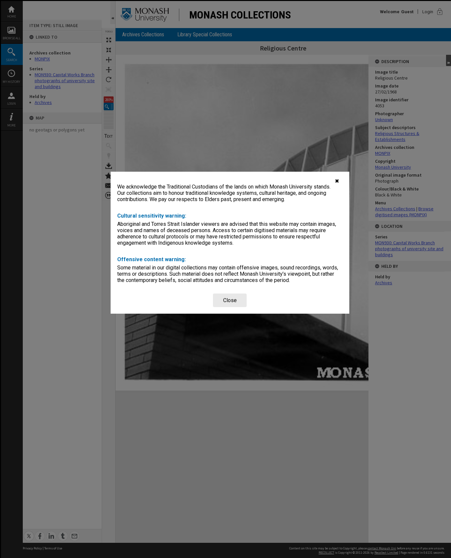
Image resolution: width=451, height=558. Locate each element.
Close (230, 300)
